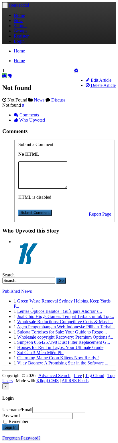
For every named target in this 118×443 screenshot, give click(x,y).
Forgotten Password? (21, 438)
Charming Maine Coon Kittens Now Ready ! (58, 357)
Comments (28, 114)
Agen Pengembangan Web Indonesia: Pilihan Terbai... (66, 326)
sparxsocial (19, 5)
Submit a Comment (35, 144)
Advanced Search (54, 375)
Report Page (100, 214)
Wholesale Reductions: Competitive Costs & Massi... (65, 321)
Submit (20, 25)
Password (11, 415)
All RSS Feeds (75, 380)
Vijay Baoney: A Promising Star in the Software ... (62, 362)
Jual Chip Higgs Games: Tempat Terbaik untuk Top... (65, 316)
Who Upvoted (31, 120)
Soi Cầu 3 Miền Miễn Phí (40, 352)
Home (19, 15)
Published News (17, 291)
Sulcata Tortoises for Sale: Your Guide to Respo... (62, 331)
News (39, 99)
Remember (18, 421)
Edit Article (100, 80)
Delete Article (103, 85)
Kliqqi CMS (47, 380)
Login (19, 41)
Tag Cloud (94, 375)
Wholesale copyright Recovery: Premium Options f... (65, 337)
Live (78, 375)
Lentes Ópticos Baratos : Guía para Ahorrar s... (59, 311)
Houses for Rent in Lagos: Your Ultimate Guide (60, 347)
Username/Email (17, 409)
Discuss (58, 99)
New (18, 20)
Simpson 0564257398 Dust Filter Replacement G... (63, 342)
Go (61, 280)
